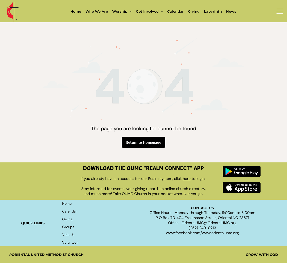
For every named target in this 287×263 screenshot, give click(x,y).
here (187, 178)
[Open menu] (280, 11)
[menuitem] (75, 11)
